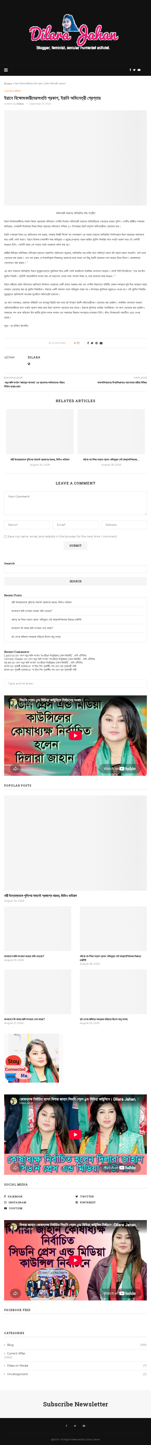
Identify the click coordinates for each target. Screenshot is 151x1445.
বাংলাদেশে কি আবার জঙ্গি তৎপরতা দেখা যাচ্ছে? (32, 628)
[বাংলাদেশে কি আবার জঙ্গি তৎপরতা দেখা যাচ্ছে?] (37, 991)
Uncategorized (76, 1374)
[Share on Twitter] (92, 343)
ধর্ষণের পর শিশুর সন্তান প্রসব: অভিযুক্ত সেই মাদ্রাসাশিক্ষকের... (111, 459)
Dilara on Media (76, 1365)
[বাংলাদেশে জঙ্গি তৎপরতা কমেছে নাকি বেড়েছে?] (37, 928)
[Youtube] (139, 70)
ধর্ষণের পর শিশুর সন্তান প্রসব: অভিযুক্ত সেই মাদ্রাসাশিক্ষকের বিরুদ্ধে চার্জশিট (46, 619)
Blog (76, 1345)
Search (9, 563)
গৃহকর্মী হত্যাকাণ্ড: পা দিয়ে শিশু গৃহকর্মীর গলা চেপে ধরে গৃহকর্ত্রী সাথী (45, 666)
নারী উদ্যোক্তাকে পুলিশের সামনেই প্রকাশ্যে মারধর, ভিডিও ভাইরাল (39, 459)
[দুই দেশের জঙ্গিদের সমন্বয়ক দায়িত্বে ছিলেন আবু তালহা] (113, 991)
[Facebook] (130, 70)
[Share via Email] (101, 343)
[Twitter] (134, 70)
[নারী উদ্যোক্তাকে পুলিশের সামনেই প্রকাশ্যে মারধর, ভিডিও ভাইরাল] (40, 431)
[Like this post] (81, 343)
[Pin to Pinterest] (96, 343)
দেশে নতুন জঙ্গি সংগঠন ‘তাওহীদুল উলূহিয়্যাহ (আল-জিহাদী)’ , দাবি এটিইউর (53, 655)
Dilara (20, 103)
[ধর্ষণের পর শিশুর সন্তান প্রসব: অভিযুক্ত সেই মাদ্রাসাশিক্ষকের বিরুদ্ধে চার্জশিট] (111, 431)
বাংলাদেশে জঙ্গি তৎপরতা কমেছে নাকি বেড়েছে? (31, 611)
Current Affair (12, 90)
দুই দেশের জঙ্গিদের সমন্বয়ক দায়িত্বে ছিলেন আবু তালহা (36, 637)
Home (8, 83)
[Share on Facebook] (88, 343)
